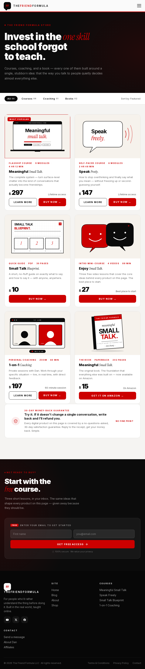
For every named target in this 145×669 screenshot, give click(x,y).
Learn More (23, 202)
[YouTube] (7, 619)
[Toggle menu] (139, 6)
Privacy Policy (121, 663)
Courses (29, 98)
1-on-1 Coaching (109, 605)
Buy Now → (52, 202)
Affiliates (9, 647)
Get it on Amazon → (107, 395)
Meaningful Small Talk (112, 590)
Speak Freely (107, 595)
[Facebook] (24, 619)
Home (55, 590)
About (55, 600)
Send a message (14, 637)
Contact (137, 663)
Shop (55, 605)
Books (71, 98)
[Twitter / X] (15, 619)
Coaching (51, 98)
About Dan (10, 642)
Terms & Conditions (99, 663)
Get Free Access (70, 544)
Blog (54, 595)
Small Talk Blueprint (111, 600)
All (11, 98)
